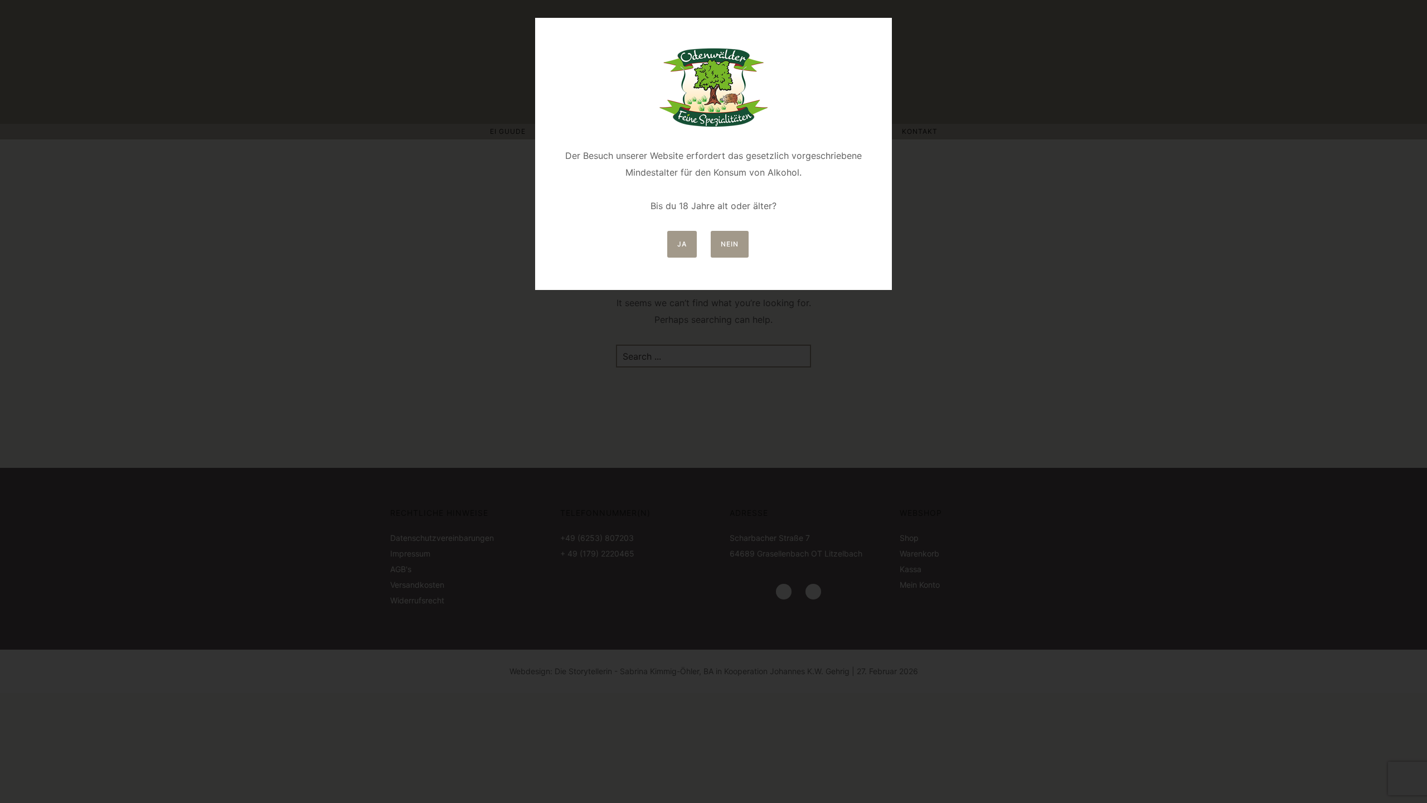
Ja (682, 244)
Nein (730, 244)
